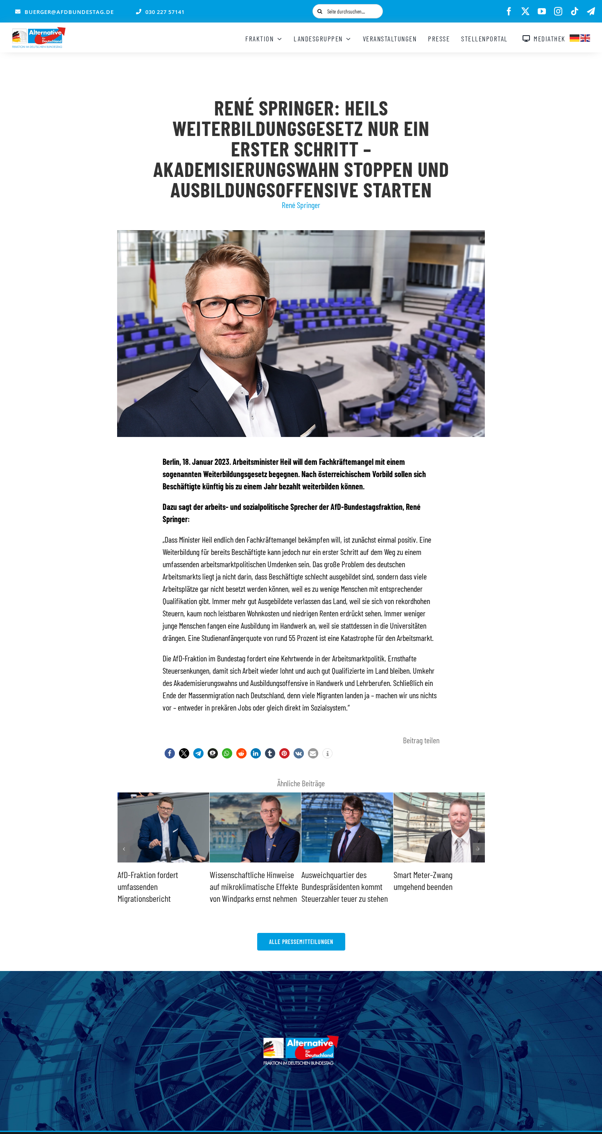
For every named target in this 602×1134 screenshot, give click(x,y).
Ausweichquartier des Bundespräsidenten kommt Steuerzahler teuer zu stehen (253, 886)
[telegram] (591, 11)
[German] (575, 37)
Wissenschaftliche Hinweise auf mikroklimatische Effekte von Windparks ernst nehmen (162, 886)
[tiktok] (574, 11)
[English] (585, 37)
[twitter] (525, 11)
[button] (170, 753)
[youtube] (542, 11)
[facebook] (509, 11)
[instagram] (558, 11)
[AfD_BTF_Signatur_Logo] (39, 31)
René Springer (301, 205)
